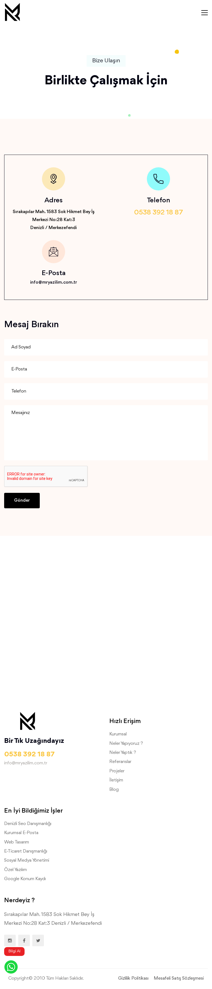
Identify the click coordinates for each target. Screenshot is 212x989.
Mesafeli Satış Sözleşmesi (179, 978)
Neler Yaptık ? (122, 752)
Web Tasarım (16, 842)
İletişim (116, 780)
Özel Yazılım (15, 869)
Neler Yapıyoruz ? (126, 743)
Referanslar (120, 761)
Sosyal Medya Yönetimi (26, 860)
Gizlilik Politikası (133, 978)
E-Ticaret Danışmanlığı (25, 851)
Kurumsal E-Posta (21, 833)
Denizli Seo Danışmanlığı (27, 823)
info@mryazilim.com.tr (53, 282)
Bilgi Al (14, 951)
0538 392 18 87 (158, 212)
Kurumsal (118, 734)
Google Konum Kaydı (25, 879)
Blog (114, 789)
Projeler (116, 771)
